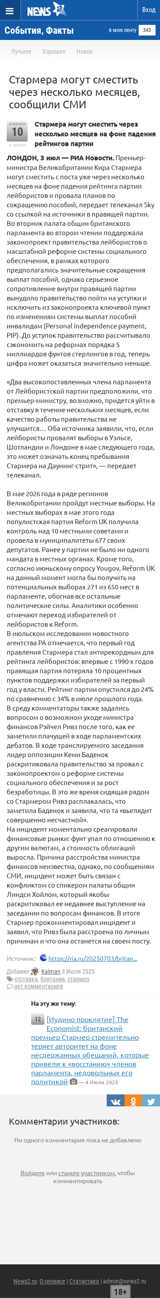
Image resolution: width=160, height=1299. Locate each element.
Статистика (84, 1281)
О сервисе (52, 1281)
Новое (84, 51)
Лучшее (21, 51)
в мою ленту (122, 30)
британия (52, 979)
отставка (26, 979)
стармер (78, 979)
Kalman (50, 971)
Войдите (32, 1173)
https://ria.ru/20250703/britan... (92, 958)
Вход (149, 10)
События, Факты (39, 30)
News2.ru (25, 1281)
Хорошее (54, 51)
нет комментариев (38, 986)
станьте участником (86, 1173)
